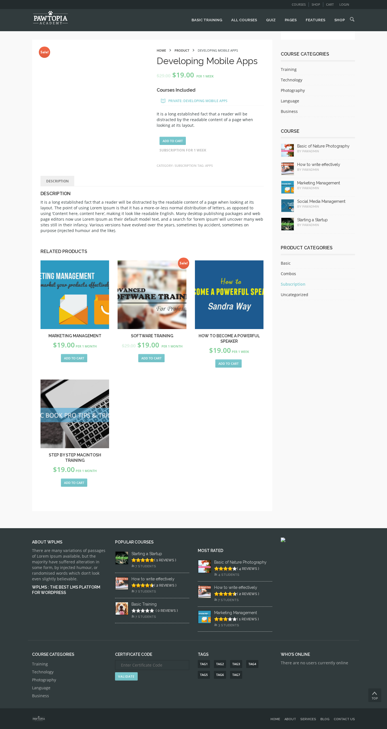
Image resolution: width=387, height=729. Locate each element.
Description (57, 181)
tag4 (252, 664)
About (290, 719)
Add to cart (173, 141)
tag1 (204, 664)
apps (209, 165)
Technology (291, 80)
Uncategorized (294, 294)
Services (308, 719)
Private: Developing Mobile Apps (197, 100)
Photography (293, 90)
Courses (299, 4)
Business (289, 111)
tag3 (236, 664)
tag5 (204, 675)
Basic (286, 263)
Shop (316, 4)
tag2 (220, 664)
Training (289, 69)
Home (275, 719)
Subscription (186, 165)
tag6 (220, 675)
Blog (324, 719)
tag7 (236, 675)
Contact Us (344, 719)
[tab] (57, 181)
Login (344, 4)
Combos (288, 273)
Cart (330, 4)
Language (290, 101)
